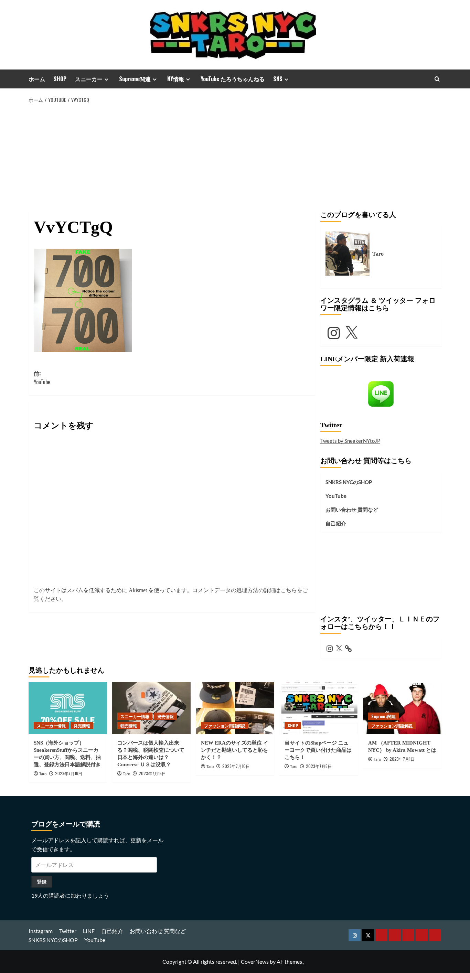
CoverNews (255, 961)
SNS (277, 79)
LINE (89, 931)
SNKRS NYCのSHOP (348, 482)
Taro (43, 774)
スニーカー (89, 79)
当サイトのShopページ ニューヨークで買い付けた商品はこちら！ (318, 750)
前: (42, 377)
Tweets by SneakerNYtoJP (350, 441)
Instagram (41, 931)
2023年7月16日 (68, 773)
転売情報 (128, 725)
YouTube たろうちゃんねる (233, 79)
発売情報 (82, 725)
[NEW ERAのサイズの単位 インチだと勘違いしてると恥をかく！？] (235, 708)
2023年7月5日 (319, 766)
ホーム (37, 79)
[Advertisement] (235, 156)
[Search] (437, 79)
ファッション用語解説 (224, 725)
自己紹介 (335, 523)
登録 (41, 882)
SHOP (60, 79)
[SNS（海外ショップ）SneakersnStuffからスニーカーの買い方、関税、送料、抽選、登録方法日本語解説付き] (68, 708)
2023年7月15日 (152, 773)
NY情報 (175, 79)
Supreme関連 (135, 79)
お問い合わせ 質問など (351, 509)
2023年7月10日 (236, 766)
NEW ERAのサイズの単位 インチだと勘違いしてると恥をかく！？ (234, 750)
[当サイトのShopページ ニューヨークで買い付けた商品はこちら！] (318, 708)
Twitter (67, 931)
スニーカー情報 (51, 725)
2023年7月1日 (402, 759)
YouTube (335, 496)
